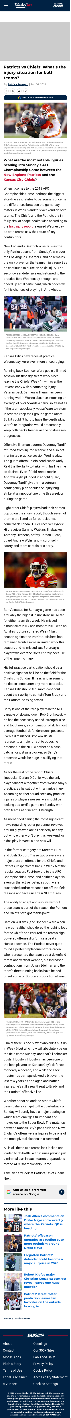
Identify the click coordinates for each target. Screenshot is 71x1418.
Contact (8, 1350)
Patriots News (22, 1318)
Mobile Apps (12, 1357)
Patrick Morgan (18, 84)
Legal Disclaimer (15, 1377)
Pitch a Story (12, 1364)
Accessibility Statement (50, 1377)
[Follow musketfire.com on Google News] (61, 1192)
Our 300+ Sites (43, 1350)
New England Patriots (22, 175)
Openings (40, 1344)
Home (7, 1318)
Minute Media (21, 1393)
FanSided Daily (44, 1357)
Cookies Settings (45, 1384)
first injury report (21, 226)
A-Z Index (10, 1384)
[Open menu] (6, 5)
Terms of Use (12, 1370)
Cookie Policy (43, 1370)
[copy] (25, 91)
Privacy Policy (43, 1364)
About (7, 1344)
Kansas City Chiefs (19, 180)
